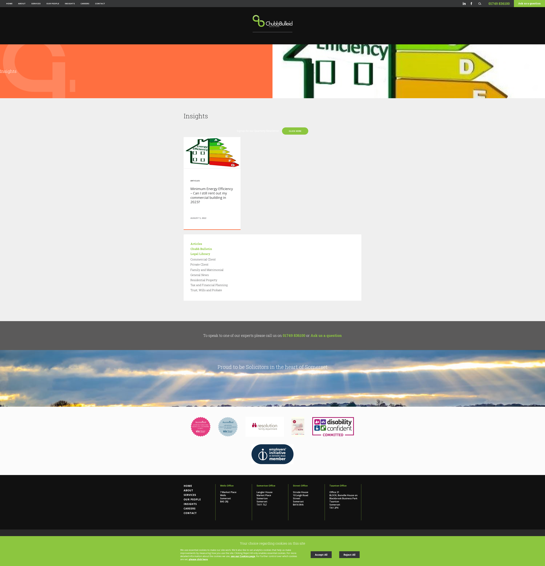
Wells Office (227, 485)
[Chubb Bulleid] (272, 23)
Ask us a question (529, 3)
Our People (52, 3)
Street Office (300, 485)
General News (199, 275)
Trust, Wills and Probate (206, 290)
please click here (198, 559)
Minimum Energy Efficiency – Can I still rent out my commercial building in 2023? (211, 195)
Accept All (321, 554)
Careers (85, 3)
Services (36, 3)
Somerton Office (266, 485)
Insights (70, 3)
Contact (100, 3)
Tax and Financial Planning (209, 285)
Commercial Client (203, 259)
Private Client (199, 264)
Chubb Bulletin (201, 249)
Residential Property (203, 280)
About (22, 3)
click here (295, 131)
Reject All (349, 554)
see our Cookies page (243, 556)
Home (9, 3)
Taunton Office (338, 485)
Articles (196, 244)
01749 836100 (294, 335)
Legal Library (200, 254)
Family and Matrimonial (207, 270)
